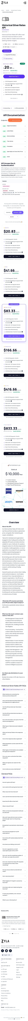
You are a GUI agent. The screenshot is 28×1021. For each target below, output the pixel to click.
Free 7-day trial (13, 256)
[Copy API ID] (8, 31)
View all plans (13, 98)
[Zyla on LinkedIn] (6, 950)
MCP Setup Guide (20, 965)
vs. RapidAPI (4, 971)
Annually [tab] (17, 212)
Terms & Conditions (5, 993)
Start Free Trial (13, 76)
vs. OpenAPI (4, 981)
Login (17, 969)
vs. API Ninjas (4, 974)
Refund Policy (4, 998)
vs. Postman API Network (7, 979)
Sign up (18, 972)
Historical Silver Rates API (7, 12)
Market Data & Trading (16, 10)
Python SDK (19, 974)
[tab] (19, 108)
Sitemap (18, 977)
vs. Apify (3, 976)
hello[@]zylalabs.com (10, 1007)
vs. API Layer (4, 969)
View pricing (7, 51)
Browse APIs (19, 962)
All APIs (7, 10)
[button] (14, 695)
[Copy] (13, 192)
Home (2, 10)
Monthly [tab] (8, 212)
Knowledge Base (5, 990)
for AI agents (10, 47)
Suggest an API (19, 967)
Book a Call (13, 510)
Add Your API (4, 962)
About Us (3, 988)
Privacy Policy (4, 995)
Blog (2, 1000)
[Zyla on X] (2, 950)
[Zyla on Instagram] (10, 950)
